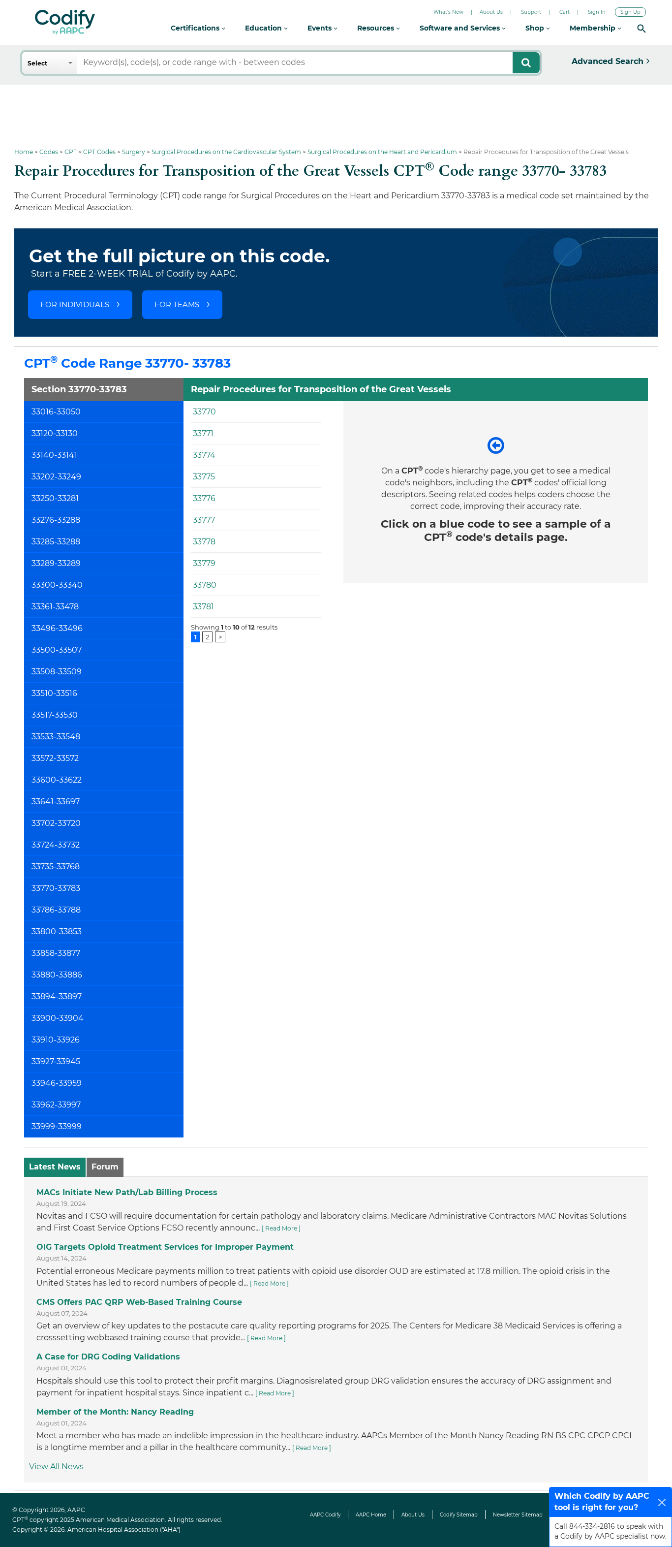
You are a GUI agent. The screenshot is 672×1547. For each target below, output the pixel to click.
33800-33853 (56, 931)
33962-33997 (56, 1104)
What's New (448, 12)
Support (531, 12)
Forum (105, 1166)
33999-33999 (56, 1126)
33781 (203, 606)
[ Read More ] (281, 1228)
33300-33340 (57, 585)
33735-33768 (55, 866)
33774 (204, 455)
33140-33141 (54, 455)
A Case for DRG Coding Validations (108, 1356)
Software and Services (461, 28)
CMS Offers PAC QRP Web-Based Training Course (139, 1302)
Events (320, 28)
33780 (204, 585)
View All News (56, 1466)
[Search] (641, 28)
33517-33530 (54, 715)
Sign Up (630, 12)
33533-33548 (55, 736)
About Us (491, 12)
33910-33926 (55, 1039)
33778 (204, 541)
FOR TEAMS (176, 304)
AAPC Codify (325, 1515)
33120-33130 (54, 433)
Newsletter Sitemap (518, 1515)
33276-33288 (55, 520)
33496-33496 (57, 628)
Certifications (196, 28)
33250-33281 (55, 498)
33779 (204, 563)
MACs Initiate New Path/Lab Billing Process (126, 1192)
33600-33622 (56, 780)
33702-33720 (56, 823)
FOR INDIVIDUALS (74, 304)
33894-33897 (56, 996)
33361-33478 (55, 606)
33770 (204, 411)
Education (264, 28)
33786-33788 (56, 910)
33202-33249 (56, 476)
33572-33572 (55, 758)
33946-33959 (56, 1083)
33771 (203, 433)
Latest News (55, 1166)
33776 (204, 498)
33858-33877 (55, 953)
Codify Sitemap (459, 1515)
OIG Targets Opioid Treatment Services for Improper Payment (165, 1247)
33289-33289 (56, 563)
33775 (204, 476)
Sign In (597, 12)
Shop (535, 28)
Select (37, 63)
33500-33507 (56, 650)
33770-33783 (55, 888)
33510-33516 (54, 693)
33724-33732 (55, 845)
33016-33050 (56, 411)
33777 (204, 520)
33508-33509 (56, 671)
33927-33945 (55, 1061)
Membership (593, 28)
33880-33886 (56, 974)
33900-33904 (57, 1018)
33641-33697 (55, 801)
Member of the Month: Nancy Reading (115, 1412)
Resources (376, 28)
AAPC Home (371, 1515)
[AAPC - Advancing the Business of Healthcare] (65, 22)
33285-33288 (55, 541)
